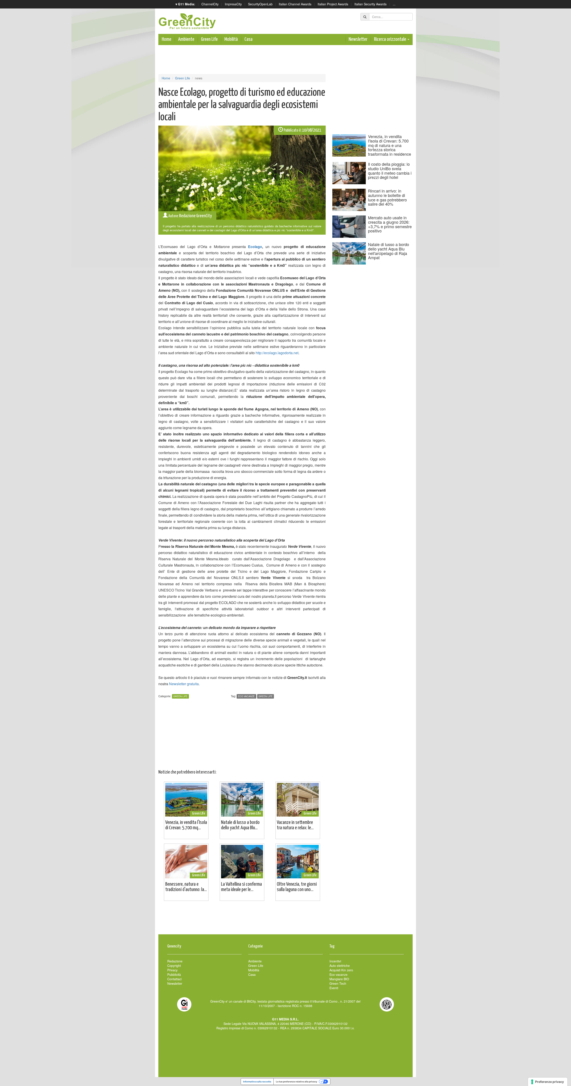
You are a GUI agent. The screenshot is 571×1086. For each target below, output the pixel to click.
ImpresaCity (233, 4)
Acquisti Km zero (341, 970)
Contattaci (174, 979)
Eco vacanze (246, 696)
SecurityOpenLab (260, 4)
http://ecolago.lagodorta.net (277, 352)
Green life (266, 696)
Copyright (174, 965)
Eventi (333, 988)
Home (166, 39)
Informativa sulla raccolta (257, 1081)
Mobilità (231, 39)
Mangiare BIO (339, 979)
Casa (248, 39)
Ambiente (186, 39)
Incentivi (335, 961)
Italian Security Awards (370, 4)
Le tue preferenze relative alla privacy (296, 1081)
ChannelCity (210, 4)
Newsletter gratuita (184, 683)
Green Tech (337, 983)
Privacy (172, 970)
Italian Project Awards (333, 4)
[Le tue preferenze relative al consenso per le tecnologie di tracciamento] (547, 1082)
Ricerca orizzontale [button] (390, 39)
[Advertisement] (285, 920)
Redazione (174, 961)
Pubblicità (174, 974)
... (394, 4)
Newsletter (358, 39)
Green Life (209, 39)
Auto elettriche (339, 965)
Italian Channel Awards (295, 4)
